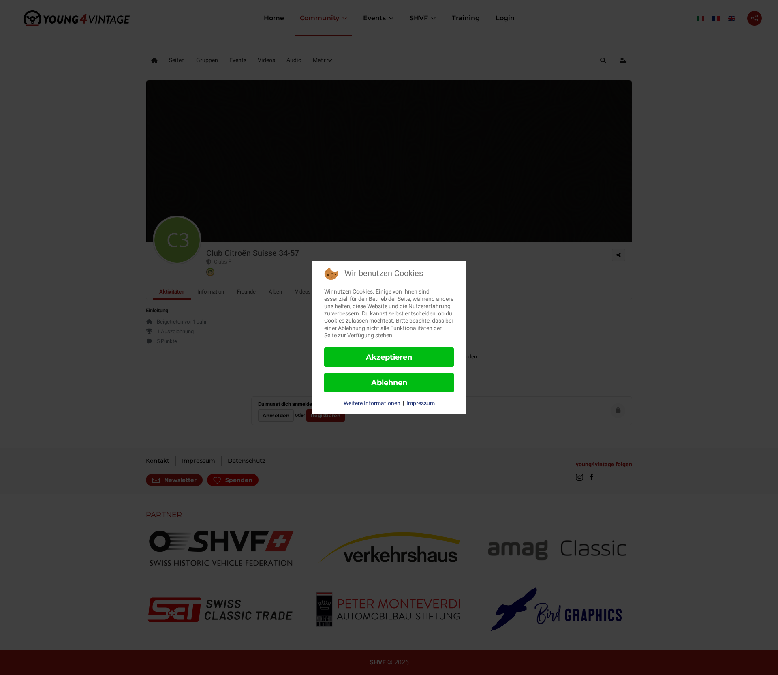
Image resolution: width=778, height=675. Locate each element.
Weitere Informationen (372, 403)
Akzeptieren (389, 357)
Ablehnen (389, 382)
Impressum (420, 403)
